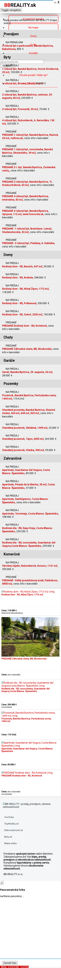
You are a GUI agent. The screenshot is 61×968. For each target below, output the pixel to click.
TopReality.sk (11, 823)
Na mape (33, 27)
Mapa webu (10, 843)
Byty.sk (8, 836)
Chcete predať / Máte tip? (33, 75)
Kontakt (33, 53)
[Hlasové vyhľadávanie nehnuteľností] (58, 2)
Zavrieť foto (9, 962)
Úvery (33, 36)
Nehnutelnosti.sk (13, 830)
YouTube (9, 817)
